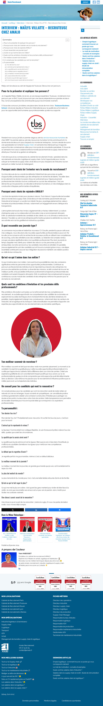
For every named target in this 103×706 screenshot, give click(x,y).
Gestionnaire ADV (59, 632)
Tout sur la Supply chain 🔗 (12, 662)
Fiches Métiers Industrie (89, 108)
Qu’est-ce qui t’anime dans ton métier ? (17, 53)
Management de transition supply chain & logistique (21, 639)
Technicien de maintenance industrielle (67, 635)
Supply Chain (29, 145)
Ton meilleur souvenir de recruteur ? (15, 57)
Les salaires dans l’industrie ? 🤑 (13, 682)
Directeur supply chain (61, 606)
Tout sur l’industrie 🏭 (10, 668)
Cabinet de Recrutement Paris (13, 600)
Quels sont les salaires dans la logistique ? (68, 678)
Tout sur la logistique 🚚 (10, 665)
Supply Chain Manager (61, 615)
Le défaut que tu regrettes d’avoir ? (17, 71)
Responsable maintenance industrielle (67, 629)
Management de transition (90, 130)
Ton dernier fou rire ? (13, 65)
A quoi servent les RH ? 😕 (11, 676)
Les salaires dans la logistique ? (13, 685)
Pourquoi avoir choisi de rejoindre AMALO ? (18, 48)
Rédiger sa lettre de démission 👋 (14, 673)
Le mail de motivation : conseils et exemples (69, 667)
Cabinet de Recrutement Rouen (13, 606)
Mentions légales (50, 701)
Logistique (84, 127)
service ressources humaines (54, 138)
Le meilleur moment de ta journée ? (18, 73)
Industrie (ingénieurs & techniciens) (14, 622)
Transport (5, 630)
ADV (3, 633)
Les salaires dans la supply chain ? (14, 688)
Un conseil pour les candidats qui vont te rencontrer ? (21, 60)
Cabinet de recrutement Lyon (12, 609)
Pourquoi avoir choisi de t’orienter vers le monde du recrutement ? (25, 45)
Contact (85, 2)
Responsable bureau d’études (64, 618)
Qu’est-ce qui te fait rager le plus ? (17, 78)
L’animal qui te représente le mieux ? (18, 67)
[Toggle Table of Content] (66, 40)
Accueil (4, 23)
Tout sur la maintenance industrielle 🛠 (16, 670)
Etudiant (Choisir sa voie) (89, 105)
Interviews (20, 23)
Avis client (84, 89)
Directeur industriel (60, 603)
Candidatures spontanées (71, 701)
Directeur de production (62, 612)
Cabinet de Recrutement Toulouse (14, 603)
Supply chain (85, 137)
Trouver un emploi (87, 139)
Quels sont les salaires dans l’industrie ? (67, 670)
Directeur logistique (60, 609)
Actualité (83, 86)
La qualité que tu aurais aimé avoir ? (18, 69)
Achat (4, 636)
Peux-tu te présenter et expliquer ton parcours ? (19, 43)
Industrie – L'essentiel (88, 117)
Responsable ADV (59, 624)
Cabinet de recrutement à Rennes (14, 612)
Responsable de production (63, 626)
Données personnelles (30, 701)
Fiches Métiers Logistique (89, 110)
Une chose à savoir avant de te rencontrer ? (20, 80)
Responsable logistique (61, 621)
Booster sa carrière (87, 91)
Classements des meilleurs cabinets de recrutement (88, 96)
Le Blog (12, 23)
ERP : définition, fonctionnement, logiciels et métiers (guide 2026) (89, 157)
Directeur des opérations (62, 600)
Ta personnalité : (9, 62)
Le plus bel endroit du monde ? (16, 76)
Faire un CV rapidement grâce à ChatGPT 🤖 (18, 679)
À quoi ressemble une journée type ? (16, 50)
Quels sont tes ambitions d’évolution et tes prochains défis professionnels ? (28, 55)
